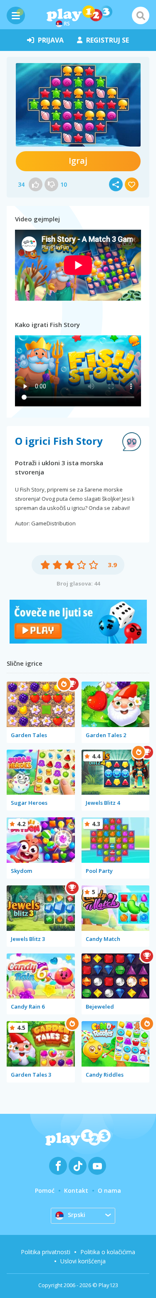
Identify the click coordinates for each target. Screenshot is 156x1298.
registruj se (107, 40)
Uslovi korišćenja (83, 1261)
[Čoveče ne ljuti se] (78, 641)
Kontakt (76, 1190)
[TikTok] (78, 1166)
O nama (109, 1190)
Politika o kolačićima (107, 1252)
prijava (51, 40)
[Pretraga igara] (140, 15)
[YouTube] (97, 1166)
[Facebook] (58, 1166)
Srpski (76, 1215)
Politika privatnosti (45, 1252)
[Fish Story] (78, 105)
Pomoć (44, 1190)
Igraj (78, 160)
